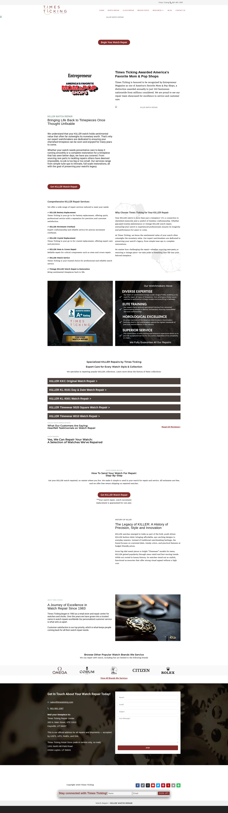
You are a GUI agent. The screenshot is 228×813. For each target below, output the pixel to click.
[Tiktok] (143, 785)
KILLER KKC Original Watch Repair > (73, 381)
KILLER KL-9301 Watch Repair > (70, 398)
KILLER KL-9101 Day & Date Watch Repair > (77, 389)
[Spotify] (178, 785)
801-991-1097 (177, 2)
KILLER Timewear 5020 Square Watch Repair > (79, 407)
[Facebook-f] (138, 785)
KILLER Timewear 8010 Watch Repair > (74, 416)
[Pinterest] (163, 785)
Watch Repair (102, 803)
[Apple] (173, 785)
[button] (114, 381)
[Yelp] (168, 785)
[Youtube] (153, 785)
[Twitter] (158, 785)
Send (148, 748)
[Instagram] (148, 785)
